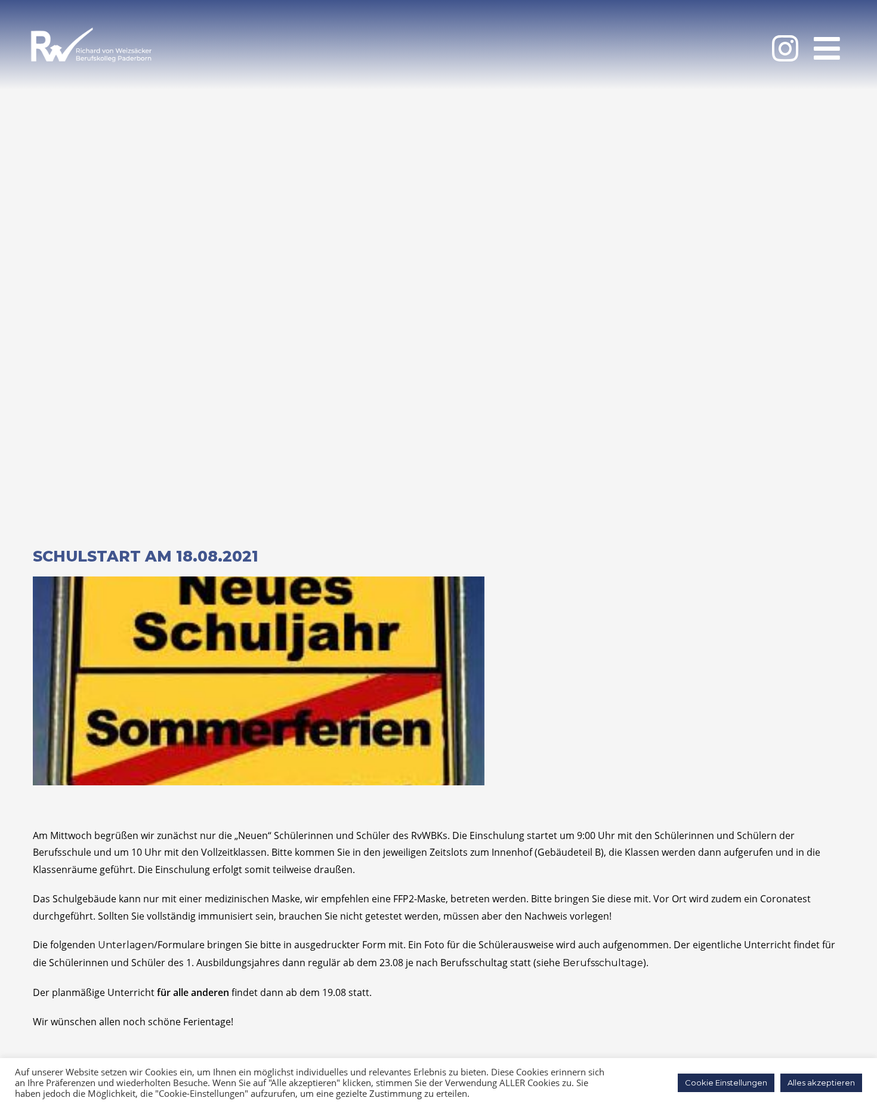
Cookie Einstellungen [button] (726, 1082)
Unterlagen (126, 945)
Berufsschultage (603, 963)
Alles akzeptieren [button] (821, 1082)
